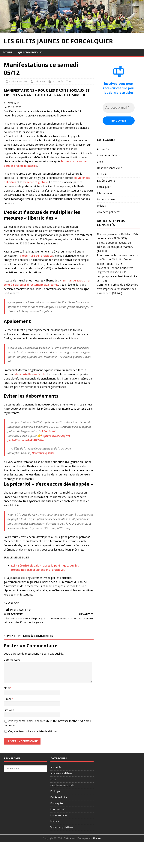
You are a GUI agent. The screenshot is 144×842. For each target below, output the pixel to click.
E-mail (8, 699)
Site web (9, 710)
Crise (100, 162)
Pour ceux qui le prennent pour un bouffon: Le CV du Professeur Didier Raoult (117, 259)
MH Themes (95, 838)
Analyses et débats (108, 155)
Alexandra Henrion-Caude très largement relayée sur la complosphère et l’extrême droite (117, 272)
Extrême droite (106, 180)
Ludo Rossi (40, 81)
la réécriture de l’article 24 (36, 255)
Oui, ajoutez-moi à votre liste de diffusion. (33, 731)
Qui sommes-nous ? (30, 52)
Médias (101, 205)
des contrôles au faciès (30, 374)
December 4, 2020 (43, 453)
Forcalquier (103, 187)
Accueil (7, 52)
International (104, 193)
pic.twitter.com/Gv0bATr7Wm (26, 440)
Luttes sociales (106, 199)
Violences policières (109, 212)
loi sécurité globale (35, 182)
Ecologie (102, 174)
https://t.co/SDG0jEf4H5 (55, 435)
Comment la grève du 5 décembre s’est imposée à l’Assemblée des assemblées (117, 289)
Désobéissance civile (109, 168)
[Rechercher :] (25, 768)
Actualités (57, 81)
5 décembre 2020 (18, 81)
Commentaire (12, 659)
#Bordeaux (48, 431)
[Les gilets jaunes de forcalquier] (72, 31)
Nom (7, 688)
